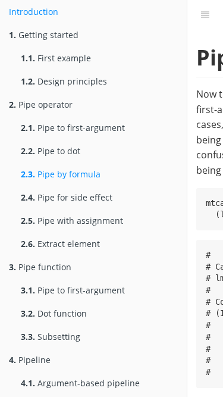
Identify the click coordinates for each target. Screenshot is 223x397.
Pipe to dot (50, 151)
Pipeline (30, 359)
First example (56, 58)
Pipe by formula (60, 174)
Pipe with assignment (72, 220)
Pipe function (40, 267)
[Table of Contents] (205, 15)
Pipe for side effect (66, 197)
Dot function (54, 313)
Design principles (64, 81)
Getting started (43, 34)
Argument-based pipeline (80, 383)
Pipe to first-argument (73, 127)
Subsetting (50, 336)
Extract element (60, 243)
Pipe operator (41, 104)
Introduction (33, 11)
